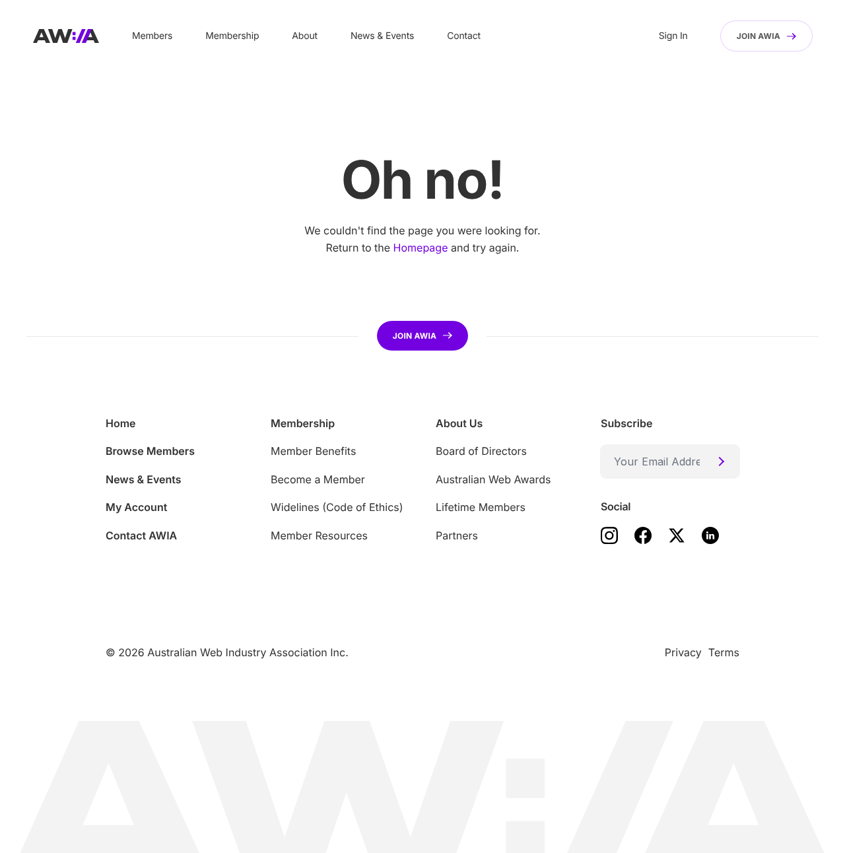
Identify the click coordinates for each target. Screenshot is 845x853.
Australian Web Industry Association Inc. (248, 652)
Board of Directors (481, 451)
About (305, 36)
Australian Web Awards (493, 479)
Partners (457, 535)
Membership (232, 36)
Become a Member (318, 479)
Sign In (673, 36)
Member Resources (319, 535)
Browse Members (150, 451)
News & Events (382, 36)
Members (152, 36)
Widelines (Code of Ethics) (337, 507)
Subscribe (626, 423)
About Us (459, 423)
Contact (464, 36)
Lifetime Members (480, 507)
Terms (723, 652)
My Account (136, 507)
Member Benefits (313, 451)
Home (121, 423)
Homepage (420, 247)
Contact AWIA (141, 535)
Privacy (683, 652)
